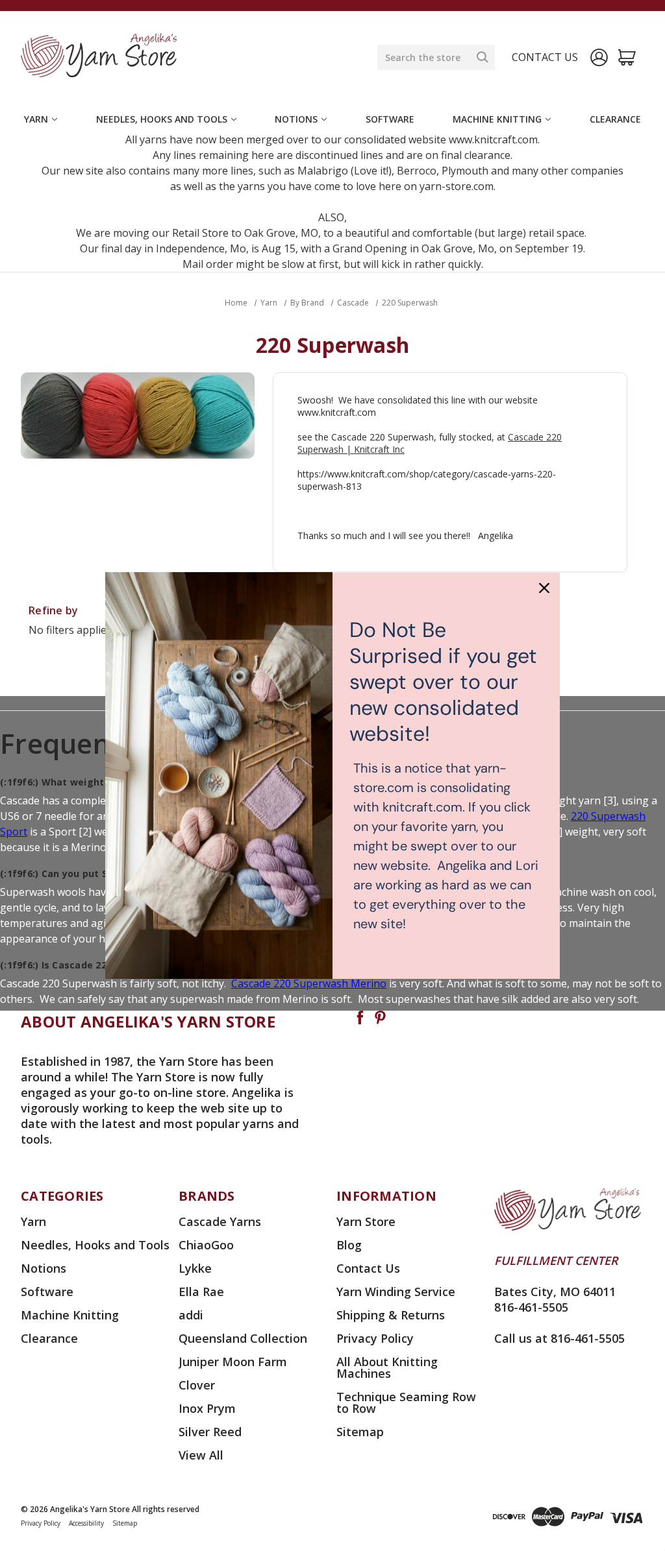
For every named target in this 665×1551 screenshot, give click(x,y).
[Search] (482, 57)
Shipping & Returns (390, 1315)
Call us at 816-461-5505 (559, 1338)
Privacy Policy (375, 1338)
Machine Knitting (497, 119)
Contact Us (368, 1268)
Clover (197, 1385)
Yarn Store (365, 1221)
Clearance (615, 119)
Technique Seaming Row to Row (406, 1402)
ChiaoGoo (206, 1245)
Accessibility (86, 1523)
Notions (296, 119)
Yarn (36, 119)
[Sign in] (599, 57)
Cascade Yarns (220, 1221)
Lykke (195, 1268)
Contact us (545, 57)
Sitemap (360, 1431)
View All (201, 1455)
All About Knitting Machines (387, 1367)
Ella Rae (201, 1291)
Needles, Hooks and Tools (161, 119)
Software (390, 119)
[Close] (544, 587)
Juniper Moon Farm (233, 1361)
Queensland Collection (243, 1338)
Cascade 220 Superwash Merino (308, 983)
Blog (349, 1245)
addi (191, 1315)
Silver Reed (210, 1431)
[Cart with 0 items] (627, 57)
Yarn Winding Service (395, 1291)
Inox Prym (207, 1408)
